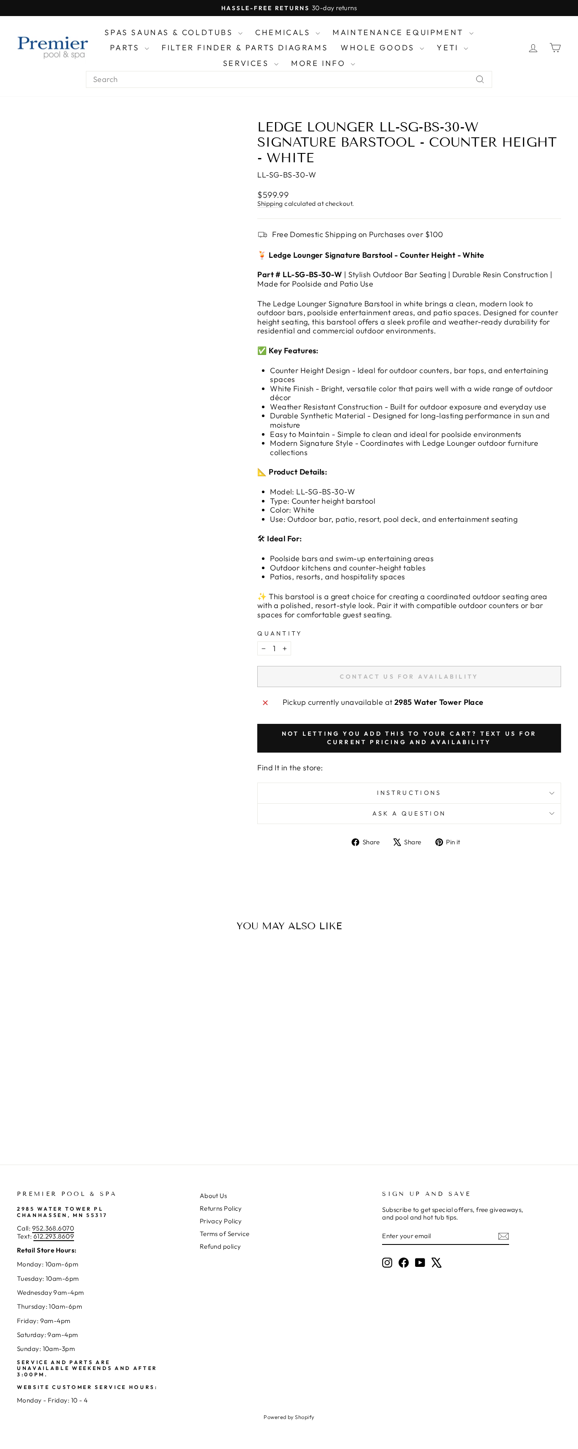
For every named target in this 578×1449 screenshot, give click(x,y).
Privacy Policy (221, 1221)
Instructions (409, 793)
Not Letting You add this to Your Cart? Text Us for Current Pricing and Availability (409, 738)
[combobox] (289, 79)
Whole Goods (379, 47)
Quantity (280, 633)
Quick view (81, 1072)
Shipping (270, 203)
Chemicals (284, 32)
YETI (449, 47)
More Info (320, 63)
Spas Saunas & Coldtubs (170, 32)
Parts (126, 47)
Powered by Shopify (289, 1417)
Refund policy (220, 1246)
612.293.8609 (53, 1236)
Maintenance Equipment (400, 32)
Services (247, 63)
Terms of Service (225, 1234)
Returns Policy (221, 1208)
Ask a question (409, 813)
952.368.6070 (53, 1228)
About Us (213, 1196)
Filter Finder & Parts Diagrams (245, 47)
